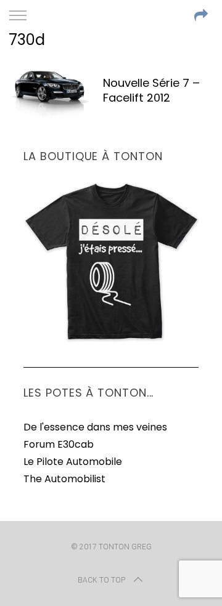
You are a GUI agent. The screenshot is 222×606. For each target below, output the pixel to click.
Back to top (101, 580)
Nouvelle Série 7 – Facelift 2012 (151, 90)
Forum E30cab (58, 444)
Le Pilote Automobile (72, 461)
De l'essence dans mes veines (95, 427)
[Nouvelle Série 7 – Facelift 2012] (49, 91)
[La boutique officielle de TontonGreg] (110, 340)
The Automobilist (64, 479)
